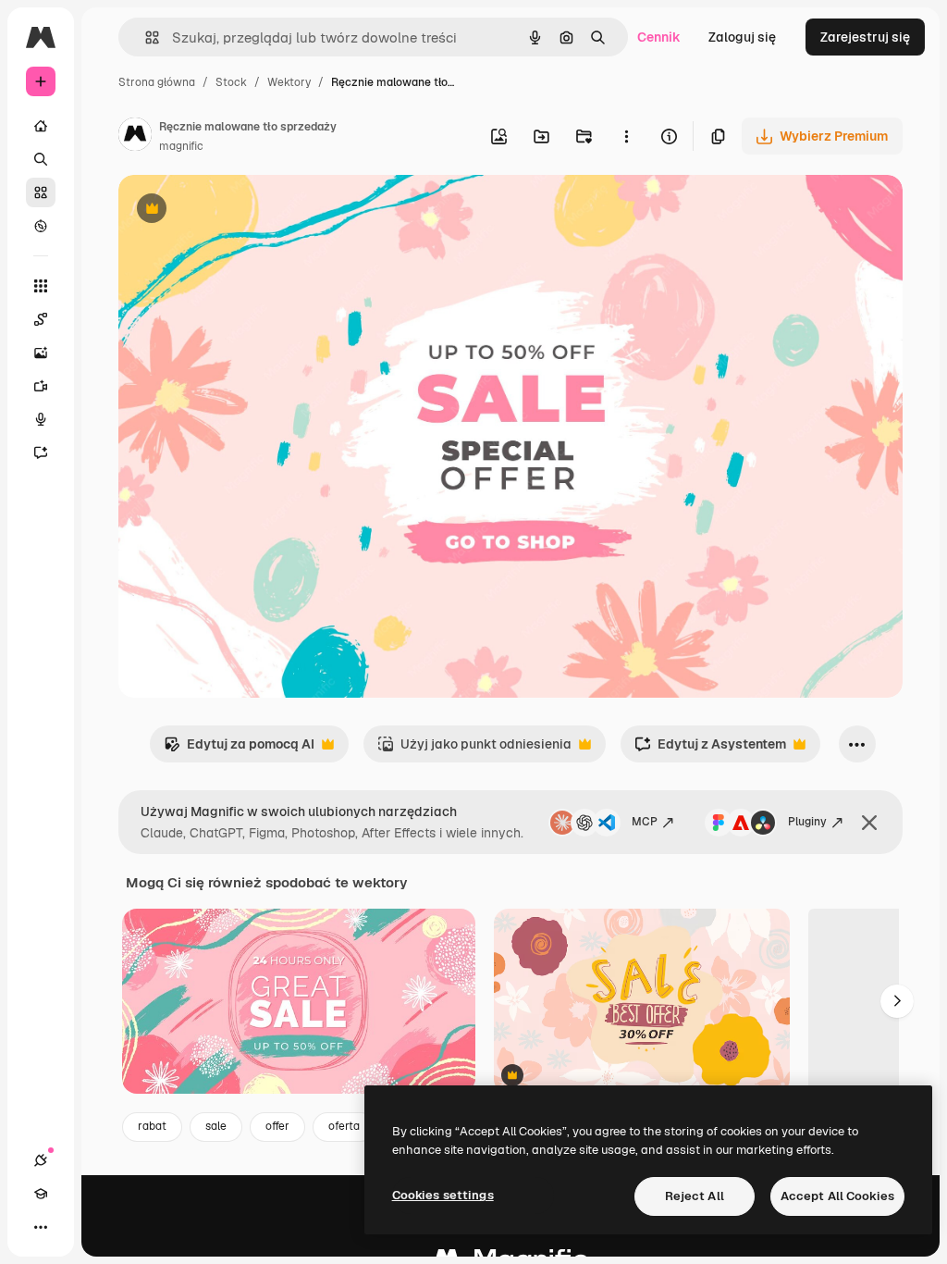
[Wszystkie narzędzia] (40, 286)
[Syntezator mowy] (40, 419)
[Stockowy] (40, 192)
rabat (152, 1126)
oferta (344, 1126)
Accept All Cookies (837, 1196)
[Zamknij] (869, 823)
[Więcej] (40, 1227)
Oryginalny (246, 210)
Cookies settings (443, 1195)
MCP (645, 821)
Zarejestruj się (865, 37)
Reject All (694, 1196)
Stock (231, 82)
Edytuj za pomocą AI (239, 749)
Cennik (659, 37)
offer (277, 1126)
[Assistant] (40, 452)
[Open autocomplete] (144, 37)
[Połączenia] (40, 1160)
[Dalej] (897, 1001)
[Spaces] (40, 319)
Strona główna (156, 82)
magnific (181, 146)
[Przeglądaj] (40, 226)
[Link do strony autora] (135, 137)
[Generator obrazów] (40, 352)
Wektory (289, 82)
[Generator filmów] (40, 386)
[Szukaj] (40, 159)
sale (216, 1126)
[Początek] (40, 126)
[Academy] (40, 1193)
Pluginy (807, 821)
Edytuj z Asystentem (710, 749)
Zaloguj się (742, 37)
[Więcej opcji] (626, 136)
